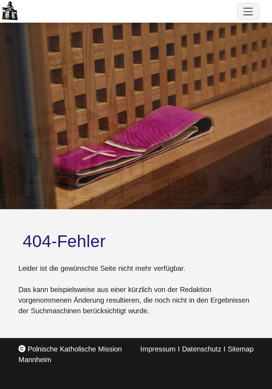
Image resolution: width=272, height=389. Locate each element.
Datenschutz (201, 349)
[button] (10, 40)
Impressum (158, 349)
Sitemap (241, 349)
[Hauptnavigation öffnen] (248, 11)
